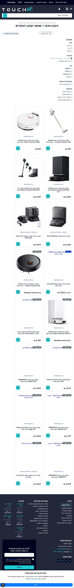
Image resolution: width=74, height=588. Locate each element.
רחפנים (45, 526)
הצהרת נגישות (67, 520)
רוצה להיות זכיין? (61, 2)
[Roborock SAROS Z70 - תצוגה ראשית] (58, 407)
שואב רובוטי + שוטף (64, 97)
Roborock (66, 74)
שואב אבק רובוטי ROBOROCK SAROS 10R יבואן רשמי (28, 380)
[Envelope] (62, 561)
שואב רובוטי (66, 92)
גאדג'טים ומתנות (42, 516)
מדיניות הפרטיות (66, 518)
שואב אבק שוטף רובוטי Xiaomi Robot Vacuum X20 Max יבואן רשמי (58, 190)
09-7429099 (61, 549)
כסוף (68, 51)
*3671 (20, 2)
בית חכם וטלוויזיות (43, 23)
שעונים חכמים (43, 513)
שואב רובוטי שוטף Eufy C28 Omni (58, 236)
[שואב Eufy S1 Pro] (28, 455)
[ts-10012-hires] (58, 359)
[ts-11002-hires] (28, 120)
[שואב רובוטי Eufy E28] (28, 216)
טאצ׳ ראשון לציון (7, 516)
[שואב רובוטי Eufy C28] (58, 216)
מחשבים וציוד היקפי (42, 511)
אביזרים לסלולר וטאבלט (40, 506)
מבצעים (45, 530)
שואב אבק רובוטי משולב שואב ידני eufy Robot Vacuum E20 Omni (28, 189)
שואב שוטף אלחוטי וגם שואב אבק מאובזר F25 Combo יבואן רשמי (28, 332)
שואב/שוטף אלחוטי (64, 100)
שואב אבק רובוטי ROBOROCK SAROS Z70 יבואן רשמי (58, 428)
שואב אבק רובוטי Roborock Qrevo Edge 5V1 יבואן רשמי (28, 428)
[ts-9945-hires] (28, 359)
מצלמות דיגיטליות (42, 523)
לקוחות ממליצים (67, 508)
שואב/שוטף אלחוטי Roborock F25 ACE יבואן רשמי (58, 380)
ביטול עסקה (66, 505)
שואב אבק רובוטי (65, 84)
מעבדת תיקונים (41, 2)
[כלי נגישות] (3, 585)
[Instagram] (66, 561)
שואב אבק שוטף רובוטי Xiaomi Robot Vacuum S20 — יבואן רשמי (28, 285)
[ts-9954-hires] (58, 168)
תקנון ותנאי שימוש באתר (64, 523)
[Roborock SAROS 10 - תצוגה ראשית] (58, 455)
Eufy (68, 77)
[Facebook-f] (70, 561)
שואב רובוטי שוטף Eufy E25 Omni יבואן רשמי (58, 285)
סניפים (51, 2)
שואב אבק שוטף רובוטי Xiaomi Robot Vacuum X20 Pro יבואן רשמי (58, 332)
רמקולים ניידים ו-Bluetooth (39, 521)
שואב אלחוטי (66, 94)
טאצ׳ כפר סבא (19, 504)
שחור (68, 45)
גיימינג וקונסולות (43, 509)
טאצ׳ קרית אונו (8, 504)
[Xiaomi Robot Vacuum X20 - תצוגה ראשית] (58, 312)
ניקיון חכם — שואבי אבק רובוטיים (60, 58)
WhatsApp (11, 2)
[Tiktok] (58, 561)
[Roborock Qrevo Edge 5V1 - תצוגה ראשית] (28, 407)
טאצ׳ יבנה (19, 516)
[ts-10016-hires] (28, 312)
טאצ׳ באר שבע (19, 528)
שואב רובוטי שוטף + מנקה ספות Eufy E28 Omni (28, 237)
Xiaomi (67, 71)
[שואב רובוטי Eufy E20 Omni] (28, 168)
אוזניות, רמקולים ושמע (41, 518)
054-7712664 (58, 552)
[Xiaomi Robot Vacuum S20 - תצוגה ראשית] (28, 264)
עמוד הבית (53, 23)
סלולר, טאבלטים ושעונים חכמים (38, 504)
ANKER (67, 68)
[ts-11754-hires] (58, 120)
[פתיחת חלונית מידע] (71, 9)
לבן (69, 48)
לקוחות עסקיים (29, 2)
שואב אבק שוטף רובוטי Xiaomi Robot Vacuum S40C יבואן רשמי (28, 141)
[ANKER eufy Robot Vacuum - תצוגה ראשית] (58, 264)
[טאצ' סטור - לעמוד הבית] (19, 9)
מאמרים (69, 515)
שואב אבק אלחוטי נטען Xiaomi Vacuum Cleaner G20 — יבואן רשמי (58, 141)
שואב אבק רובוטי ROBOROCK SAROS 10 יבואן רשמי (58, 476)
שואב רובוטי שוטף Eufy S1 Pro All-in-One (28, 476)
